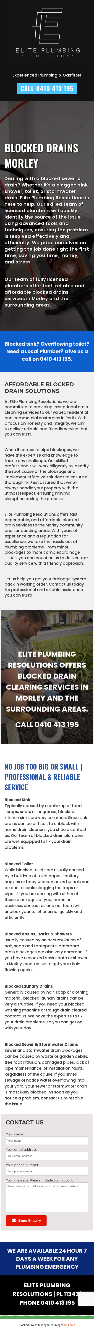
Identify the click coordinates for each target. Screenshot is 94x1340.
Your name (14, 1134)
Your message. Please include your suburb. (40, 1180)
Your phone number (22, 1164)
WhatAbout (68, 1325)
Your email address (21, 1149)
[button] (26, 1220)
